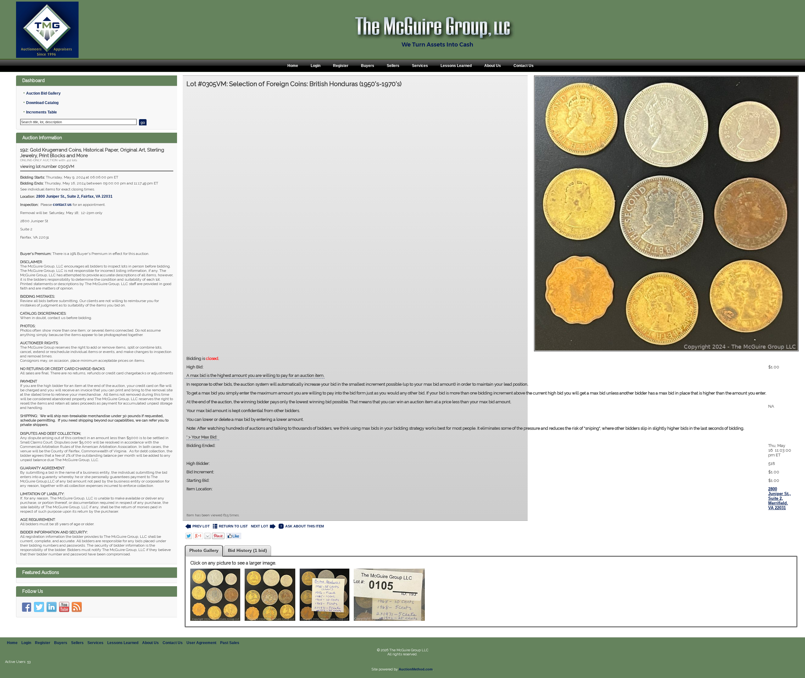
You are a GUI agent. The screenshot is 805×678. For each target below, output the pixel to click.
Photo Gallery (204, 550)
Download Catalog (42, 103)
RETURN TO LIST (233, 526)
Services (420, 65)
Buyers (367, 65)
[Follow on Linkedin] (52, 607)
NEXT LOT (259, 526)
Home (292, 65)
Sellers (393, 65)
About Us (492, 65)
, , (74, 196)
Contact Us (524, 65)
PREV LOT (201, 526)
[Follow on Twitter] (39, 607)
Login (315, 65)
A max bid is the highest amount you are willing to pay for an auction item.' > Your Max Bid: (476, 406)
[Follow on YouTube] (64, 607)
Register (340, 65)
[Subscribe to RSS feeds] (77, 607)
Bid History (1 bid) (247, 550)
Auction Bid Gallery (43, 93)
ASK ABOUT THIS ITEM (304, 526)
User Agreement (201, 643)
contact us (62, 204)
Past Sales (229, 643)
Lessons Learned (456, 65)
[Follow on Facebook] (26, 607)
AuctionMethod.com (416, 669)
